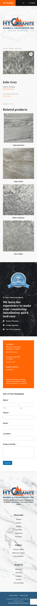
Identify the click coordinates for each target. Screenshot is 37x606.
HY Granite (8, 3)
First (4, 408)
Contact (18, 579)
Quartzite (18, 530)
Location (7, 434)
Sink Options (18, 556)
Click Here (7, 96)
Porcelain (18, 537)
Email (6, 423)
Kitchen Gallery (18, 549)
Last (21, 408)
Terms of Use (24, 595)
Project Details (10, 444)
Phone (6, 413)
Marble (11, 48)
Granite (18, 523)
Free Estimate (19, 583)
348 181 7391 (10, 362)
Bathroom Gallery (18, 553)
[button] (23, 3)
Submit (7, 463)
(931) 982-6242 (8, 89)
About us (18, 569)
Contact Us (10, 370)
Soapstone (18, 533)
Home (5, 48)
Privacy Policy (13, 595)
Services (18, 573)
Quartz (18, 526)
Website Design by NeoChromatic (18, 603)
